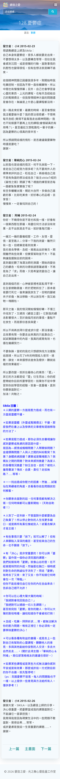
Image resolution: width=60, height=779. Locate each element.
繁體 (33, 32)
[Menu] (55, 4)
